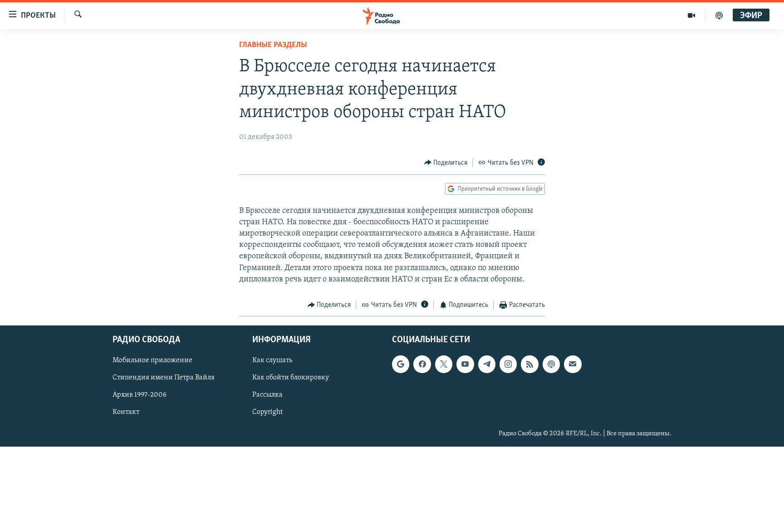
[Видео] (692, 15)
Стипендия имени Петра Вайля (164, 378)
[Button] (446, 163)
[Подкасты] (551, 364)
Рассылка (267, 395)
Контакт (126, 412)
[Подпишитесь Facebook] (422, 364)
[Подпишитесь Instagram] (508, 364)
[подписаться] (572, 364)
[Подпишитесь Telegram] (486, 364)
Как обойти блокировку (290, 378)
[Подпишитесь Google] (400, 364)
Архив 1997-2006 (140, 395)
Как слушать (272, 360)
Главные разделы (273, 45)
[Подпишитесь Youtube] (465, 364)
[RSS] (529, 364)
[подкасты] (719, 15)
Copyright (267, 412)
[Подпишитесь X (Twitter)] (443, 364)
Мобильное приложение (152, 360)
